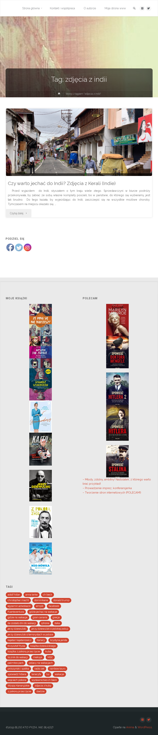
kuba (48, 651)
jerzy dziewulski (17, 628)
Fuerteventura (16, 611)
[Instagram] (142, 8)
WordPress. (145, 727)
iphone (45, 623)
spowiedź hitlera (17, 674)
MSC (50, 657)
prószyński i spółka (18, 668)
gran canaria (40, 617)
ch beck (47, 594)
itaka (57, 623)
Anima (129, 727)
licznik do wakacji (18, 657)
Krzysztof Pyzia (16, 645)
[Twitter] (148, 8)
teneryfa (36, 674)
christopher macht (18, 600)
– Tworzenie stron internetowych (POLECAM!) (112, 492)
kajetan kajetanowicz (19, 640)
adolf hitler (14, 594)
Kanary (41, 640)
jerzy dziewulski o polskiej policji (49, 628)
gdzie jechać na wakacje (43, 611)
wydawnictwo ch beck (44, 680)
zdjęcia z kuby (43, 685)
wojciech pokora (17, 680)
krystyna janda (58, 640)
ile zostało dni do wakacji (22, 623)
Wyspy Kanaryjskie (18, 685)
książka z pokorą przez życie (24, 651)
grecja (56, 617)
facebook (54, 606)
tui (47, 674)
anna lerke (31, 594)
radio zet (39, 668)
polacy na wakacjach (41, 662)
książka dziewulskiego (43, 645)
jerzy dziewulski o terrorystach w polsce (30, 634)
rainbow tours (57, 668)
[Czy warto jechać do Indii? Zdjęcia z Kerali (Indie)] (79, 158)
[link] (134, 8)
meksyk (37, 657)
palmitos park (16, 662)
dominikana (41, 600)
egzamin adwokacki (19, 606)
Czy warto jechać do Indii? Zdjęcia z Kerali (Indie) (62, 183)
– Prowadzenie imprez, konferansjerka (107, 488)
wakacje (59, 674)
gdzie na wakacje (17, 617)
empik (39, 606)
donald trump (61, 600)
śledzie (40, 691)
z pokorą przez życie (19, 691)
